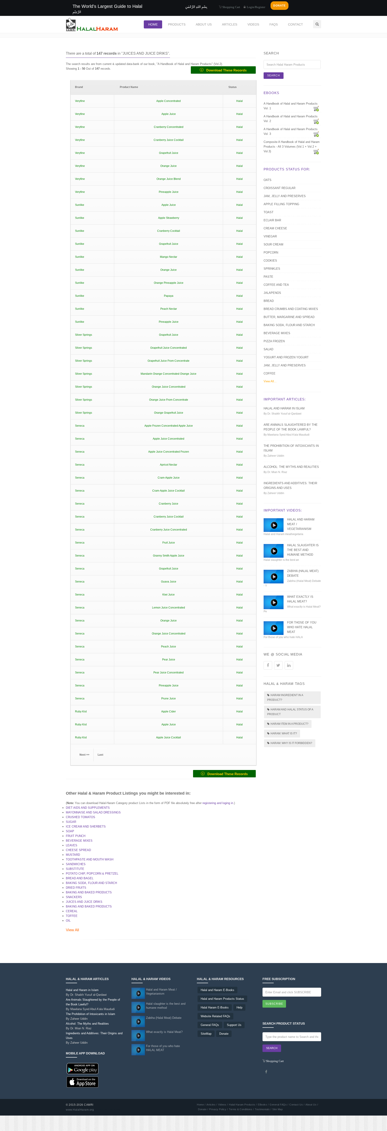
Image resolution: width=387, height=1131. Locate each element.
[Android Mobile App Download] (82, 1068)
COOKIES (270, 260)
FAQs (273, 24)
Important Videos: (283, 510)
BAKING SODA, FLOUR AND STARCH (91, 883)
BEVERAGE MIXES (79, 840)
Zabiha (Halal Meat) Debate (163, 1017)
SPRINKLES (272, 268)
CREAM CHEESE (275, 228)
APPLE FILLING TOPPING (281, 204)
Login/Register (255, 7)
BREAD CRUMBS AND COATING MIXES (291, 309)
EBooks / (263, 1104)
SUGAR (71, 822)
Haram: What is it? (284, 733)
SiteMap (206, 1033)
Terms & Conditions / (241, 1109)
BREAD (269, 301)
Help (239, 1007)
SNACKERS (74, 897)
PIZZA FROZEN (274, 341)
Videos (253, 24)
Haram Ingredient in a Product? (285, 697)
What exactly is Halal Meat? (164, 1032)
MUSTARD (73, 854)
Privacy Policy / (218, 1109)
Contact (295, 24)
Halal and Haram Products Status (222, 998)
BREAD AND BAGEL (79, 878)
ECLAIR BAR (272, 220)
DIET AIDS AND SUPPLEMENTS (88, 807)
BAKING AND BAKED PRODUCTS (89, 892)
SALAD (268, 349)
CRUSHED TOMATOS (80, 817)
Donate (223, 1033)
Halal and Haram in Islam (284, 408)
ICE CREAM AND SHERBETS (86, 826)
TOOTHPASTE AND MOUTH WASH (89, 859)
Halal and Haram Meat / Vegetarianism (161, 991)
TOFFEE (71, 916)
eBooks (271, 93)
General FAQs (210, 1025)
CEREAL (71, 911)
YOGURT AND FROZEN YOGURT (286, 357)
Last (100, 754)
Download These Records (225, 70)
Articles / (211, 1104)
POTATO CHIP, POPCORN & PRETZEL (92, 873)
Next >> (84, 754)
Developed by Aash (107, 1109)
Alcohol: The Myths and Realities (291, 467)
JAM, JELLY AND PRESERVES (285, 196)
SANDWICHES (76, 864)
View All (72, 930)
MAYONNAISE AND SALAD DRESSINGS (93, 812)
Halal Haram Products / (243, 1104)
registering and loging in (217, 803)
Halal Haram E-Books (215, 1007)
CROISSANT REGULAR (279, 188)
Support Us (234, 1025)
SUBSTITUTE (75, 869)
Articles (229, 24)
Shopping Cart (231, 6)
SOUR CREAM (273, 244)
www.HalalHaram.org (80, 1109)
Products (176, 24)
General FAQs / (279, 1104)
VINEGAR (270, 236)
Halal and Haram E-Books (217, 990)
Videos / (223, 1104)
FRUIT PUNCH (75, 836)
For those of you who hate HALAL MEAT (301, 627)
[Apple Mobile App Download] (82, 1082)
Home (153, 24)
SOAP (70, 831)
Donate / (203, 1109)
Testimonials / (263, 1109)
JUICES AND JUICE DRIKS (84, 901)
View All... (270, 381)
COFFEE (269, 373)
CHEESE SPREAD (78, 850)
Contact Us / (296, 1104)
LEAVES (71, 845)
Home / (201, 1104)
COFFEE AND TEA (276, 284)
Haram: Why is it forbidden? (291, 743)
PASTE (268, 276)
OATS (267, 180)
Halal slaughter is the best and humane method (303, 550)
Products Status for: (287, 169)
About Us (204, 24)
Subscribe (274, 1003)
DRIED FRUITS (76, 887)
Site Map (277, 1109)
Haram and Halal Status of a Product (290, 712)
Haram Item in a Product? (289, 723)
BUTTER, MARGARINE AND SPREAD (289, 317)
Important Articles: (285, 399)
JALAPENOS (272, 293)
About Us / (311, 1104)
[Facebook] (266, 1071)
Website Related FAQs (215, 1016)
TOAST (268, 212)
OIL (68, 920)
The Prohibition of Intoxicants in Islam (90, 1016)
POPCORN (271, 252)
